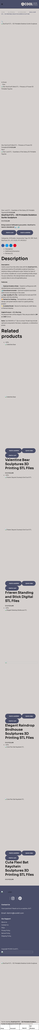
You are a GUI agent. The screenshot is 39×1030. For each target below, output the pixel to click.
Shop (2, 1028)
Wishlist (32, 1028)
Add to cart (10, 232)
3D (29, 238)
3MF (32, 238)
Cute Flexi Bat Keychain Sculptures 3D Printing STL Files (19, 868)
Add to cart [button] (12, 455)
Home (3, 12)
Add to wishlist (25, 232)
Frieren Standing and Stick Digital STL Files (19, 596)
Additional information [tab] (12, 251)
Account (13, 1028)
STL (9, 240)
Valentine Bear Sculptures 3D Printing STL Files (19, 464)
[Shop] (1, 1026)
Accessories (22, 12)
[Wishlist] (30, 1026)
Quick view (29, 450)
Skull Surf (4, 240)
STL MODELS (22, 240)
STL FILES (14, 240)
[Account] (11, 1026)
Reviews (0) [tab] (9, 253)
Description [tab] (9, 249)
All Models (11, 12)
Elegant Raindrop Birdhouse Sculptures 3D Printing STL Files (20, 731)
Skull (35, 238)
